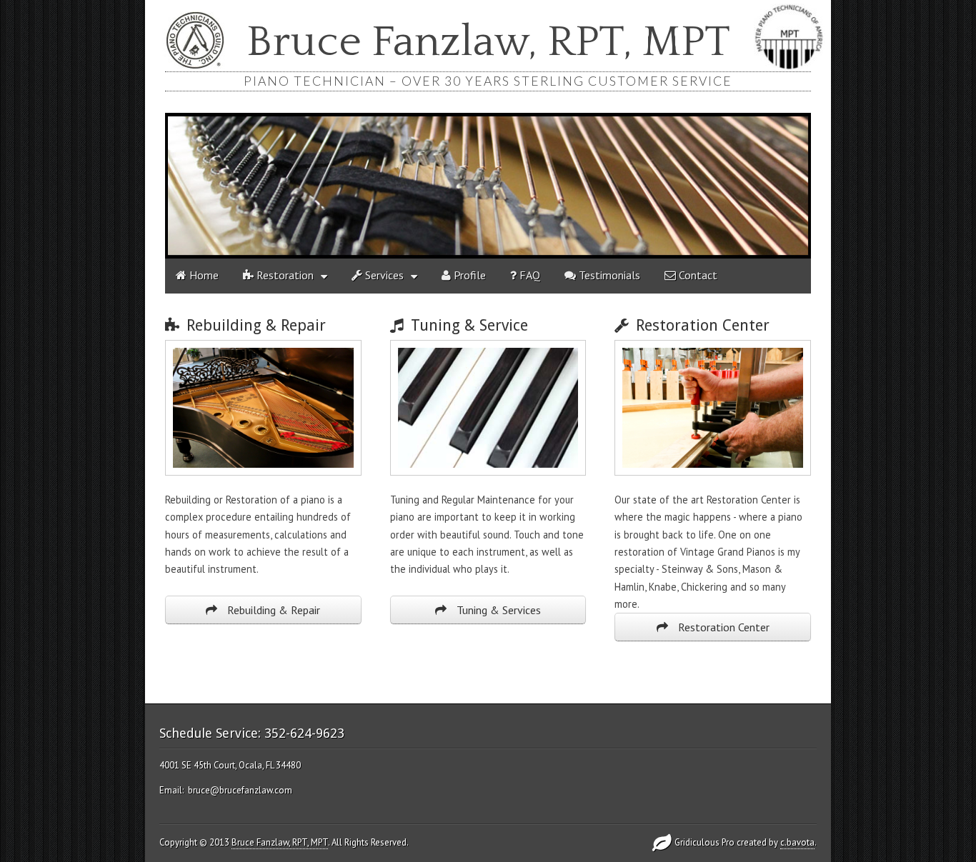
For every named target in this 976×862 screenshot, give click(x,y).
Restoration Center (722, 627)
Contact (696, 275)
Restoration (284, 275)
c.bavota (797, 842)
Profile (468, 275)
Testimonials (608, 275)
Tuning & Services (497, 610)
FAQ (528, 275)
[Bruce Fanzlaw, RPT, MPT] (488, 185)
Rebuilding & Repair (272, 610)
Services (383, 275)
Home (202, 275)
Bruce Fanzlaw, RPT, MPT (488, 42)
